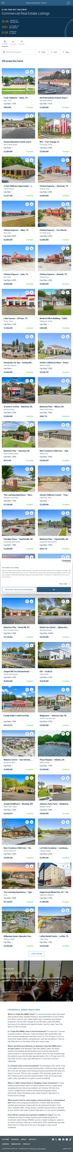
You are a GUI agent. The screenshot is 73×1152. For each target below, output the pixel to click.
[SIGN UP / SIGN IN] (68, 2)
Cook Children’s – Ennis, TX (16, 98)
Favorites (22, 44)
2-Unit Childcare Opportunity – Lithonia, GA (22, 186)
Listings (5, 1139)
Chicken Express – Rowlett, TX (53, 274)
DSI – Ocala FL (46, 671)
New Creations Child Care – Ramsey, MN (21, 848)
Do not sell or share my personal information (19, 589)
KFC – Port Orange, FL (49, 142)
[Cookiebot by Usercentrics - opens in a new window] (63, 561)
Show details (63, 584)
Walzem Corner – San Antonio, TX (19, 760)
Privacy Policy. (33, 1148)
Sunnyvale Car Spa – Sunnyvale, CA (19, 362)
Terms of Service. (41, 1148)
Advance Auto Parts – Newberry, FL (55, 804)
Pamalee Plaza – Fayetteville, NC (18, 539)
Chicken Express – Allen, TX (16, 230)
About (24, 1139)
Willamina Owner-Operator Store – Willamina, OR (25, 936)
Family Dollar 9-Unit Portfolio (16, 716)
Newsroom (15, 1144)
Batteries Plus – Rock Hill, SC (17, 627)
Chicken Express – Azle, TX (16, 274)
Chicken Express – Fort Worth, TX (55, 230)
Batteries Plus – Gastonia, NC (17, 451)
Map (67, 52)
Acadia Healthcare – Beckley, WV (18, 804)
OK (54, 589)
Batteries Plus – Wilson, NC (52, 407)
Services (15, 1139)
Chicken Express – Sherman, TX (54, 186)
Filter (43, 52)
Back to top (67, 1149)
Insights (32, 1139)
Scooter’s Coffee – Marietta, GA (18, 407)
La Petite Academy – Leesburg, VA (55, 848)
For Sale (4, 44)
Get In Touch (11, 992)
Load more (36, 954)
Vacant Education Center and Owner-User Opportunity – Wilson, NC (33, 142)
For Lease (13, 44)
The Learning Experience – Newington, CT (22, 495)
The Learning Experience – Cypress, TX (21, 892)
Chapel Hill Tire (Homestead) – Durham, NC (23, 671)
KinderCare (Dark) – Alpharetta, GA (55, 627)
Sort (55, 52)
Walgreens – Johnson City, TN (53, 716)
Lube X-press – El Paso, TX (15, 318)
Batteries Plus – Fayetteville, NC (54, 539)
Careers (5, 1144)
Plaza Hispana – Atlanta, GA (52, 760)
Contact (26, 1144)
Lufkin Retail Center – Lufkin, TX (54, 936)
